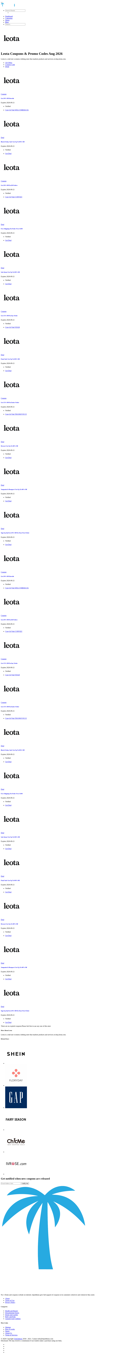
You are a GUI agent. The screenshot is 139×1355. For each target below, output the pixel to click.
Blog (7, 22)
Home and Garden (11, 1315)
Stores (7, 20)
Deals (7, 67)
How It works (10, 1329)
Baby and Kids (10, 1317)
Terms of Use (9, 1300)
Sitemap (8, 1327)
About (7, 1298)
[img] (11, 7)
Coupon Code (10, 65)
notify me (25, 1183)
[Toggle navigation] (2, 2)
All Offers (8, 63)
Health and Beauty (11, 1311)
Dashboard (9, 16)
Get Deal (8, 153)
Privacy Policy (10, 1302)
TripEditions (18, 1339)
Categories (8, 18)
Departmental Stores (12, 1313)
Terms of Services (11, 1335)
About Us (8, 1333)
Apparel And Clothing (13, 1319)
